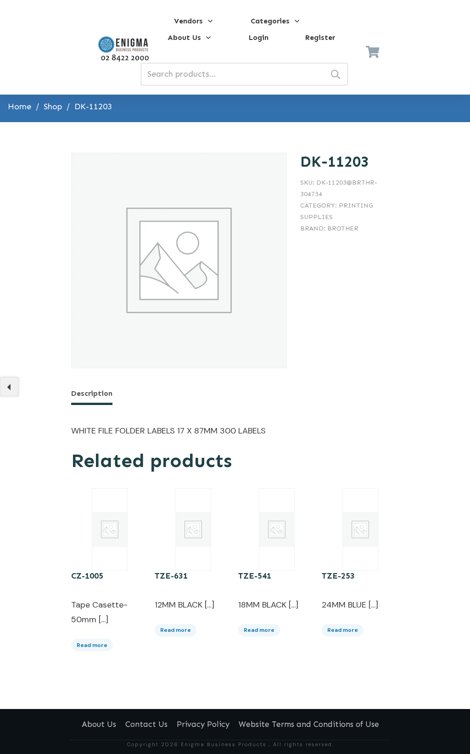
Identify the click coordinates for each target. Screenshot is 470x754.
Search (335, 74)
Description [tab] (91, 393)
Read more (92, 645)
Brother (342, 228)
